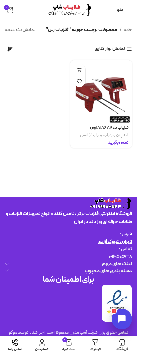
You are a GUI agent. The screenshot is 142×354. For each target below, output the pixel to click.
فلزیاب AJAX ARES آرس (109, 127)
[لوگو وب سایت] (69, 9)
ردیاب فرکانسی (91, 135)
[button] (79, 69)
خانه (128, 29)
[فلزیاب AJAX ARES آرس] (101, 91)
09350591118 (120, 256)
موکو (13, 332)
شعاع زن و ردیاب (116, 135)
